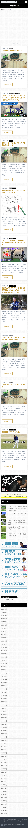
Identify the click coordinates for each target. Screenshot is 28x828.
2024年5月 (4, 612)
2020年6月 (4, 762)
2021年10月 (4, 711)
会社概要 (3, 819)
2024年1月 (4, 625)
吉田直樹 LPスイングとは (11, 432)
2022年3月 (4, 695)
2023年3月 (4, 657)
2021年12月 (4, 705)
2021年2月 (4, 737)
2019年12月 (4, 781)
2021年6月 (4, 724)
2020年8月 (4, 756)
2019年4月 (4, 807)
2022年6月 (4, 685)
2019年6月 (4, 801)
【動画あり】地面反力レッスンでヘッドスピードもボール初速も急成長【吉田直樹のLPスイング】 (13, 98)
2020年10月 (4, 749)
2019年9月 (4, 791)
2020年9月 (4, 753)
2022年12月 (4, 666)
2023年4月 (4, 654)
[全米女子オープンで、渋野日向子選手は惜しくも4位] (14, 161)
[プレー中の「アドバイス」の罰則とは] (14, 403)
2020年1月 (4, 778)
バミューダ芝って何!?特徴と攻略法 (17, 513)
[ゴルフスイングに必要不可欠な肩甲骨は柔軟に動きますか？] (14, 356)
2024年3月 (4, 618)
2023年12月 (4, 628)
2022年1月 (4, 701)
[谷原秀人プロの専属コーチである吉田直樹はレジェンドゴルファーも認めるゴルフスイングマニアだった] (14, 308)
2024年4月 (4, 615)
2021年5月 (4, 727)
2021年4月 (4, 730)
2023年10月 (4, 634)
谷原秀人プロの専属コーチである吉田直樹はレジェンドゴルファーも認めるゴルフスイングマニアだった (13, 290)
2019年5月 (4, 804)
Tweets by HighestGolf (7, 600)
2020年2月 (4, 775)
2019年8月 (4, 794)
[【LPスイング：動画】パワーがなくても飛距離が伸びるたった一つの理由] (14, 261)
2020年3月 (4, 772)
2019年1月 (4, 813)
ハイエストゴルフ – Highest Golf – (13, 824)
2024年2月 (4, 622)
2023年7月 (4, 644)
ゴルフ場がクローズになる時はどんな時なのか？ (17, 534)
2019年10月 (4, 788)
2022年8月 (4, 679)
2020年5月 (4, 765)
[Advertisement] (14, 26)
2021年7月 (4, 721)
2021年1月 (4, 740)
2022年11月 (4, 669)
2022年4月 (4, 692)
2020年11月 (4, 746)
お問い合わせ (21, 2)
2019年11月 (4, 785)
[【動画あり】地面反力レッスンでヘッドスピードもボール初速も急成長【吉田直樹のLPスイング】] (14, 116)
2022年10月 (4, 673)
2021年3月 (4, 733)
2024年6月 (4, 609)
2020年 (7, 9)
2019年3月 (4, 810)
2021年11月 (4, 708)
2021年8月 (4, 717)
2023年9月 (4, 638)
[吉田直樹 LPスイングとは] (14, 448)
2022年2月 (4, 698)
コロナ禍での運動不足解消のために (13, 50)
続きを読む (6, 84)
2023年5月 (4, 650)
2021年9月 (4, 714)
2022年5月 (4, 689)
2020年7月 (4, 759)
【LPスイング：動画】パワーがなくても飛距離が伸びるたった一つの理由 (14, 243)
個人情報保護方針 (12, 819)
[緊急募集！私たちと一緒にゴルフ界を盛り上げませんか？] (14, 214)
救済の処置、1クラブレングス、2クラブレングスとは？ (17, 528)
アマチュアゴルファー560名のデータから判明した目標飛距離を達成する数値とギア (17, 508)
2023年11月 (4, 631)
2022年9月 (4, 676)
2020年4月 (4, 769)
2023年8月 (4, 641)
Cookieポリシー (11, 821)
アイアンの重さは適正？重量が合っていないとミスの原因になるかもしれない (17, 522)
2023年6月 (4, 647)
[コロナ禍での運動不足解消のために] (14, 67)
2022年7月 (4, 682)
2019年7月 (4, 797)
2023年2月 (4, 660)
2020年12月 (4, 743)
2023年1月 (4, 663)
